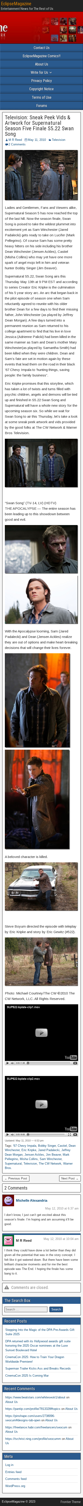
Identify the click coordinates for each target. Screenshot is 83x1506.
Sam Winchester (51, 1159)
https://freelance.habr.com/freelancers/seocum (36, 1427)
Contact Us (42, 48)
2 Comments (17, 144)
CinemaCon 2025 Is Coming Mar (27, 1375)
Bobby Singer (47, 1145)
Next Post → (70, 1178)
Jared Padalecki (48, 1150)
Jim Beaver (53, 1154)
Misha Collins (29, 1159)
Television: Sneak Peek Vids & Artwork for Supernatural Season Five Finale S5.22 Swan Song (39, 125)
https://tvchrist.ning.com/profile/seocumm (33, 1439)
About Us (41, 64)
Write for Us (39, 72)
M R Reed (15, 140)
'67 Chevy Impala (24, 1145)
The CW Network (50, 1163)
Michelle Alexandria (31, 1200)
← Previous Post (15, 1178)
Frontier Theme (71, 1502)
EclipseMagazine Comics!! (41, 56)
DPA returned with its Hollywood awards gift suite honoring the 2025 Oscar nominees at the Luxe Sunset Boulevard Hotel (38, 1346)
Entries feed (13, 1472)
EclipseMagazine (16, 3)
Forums (41, 105)
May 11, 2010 (37, 140)
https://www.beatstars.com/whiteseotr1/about (35, 1397)
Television (58, 140)
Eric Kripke (28, 1150)
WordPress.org (15, 1486)
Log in (9, 1465)
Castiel (62, 1145)
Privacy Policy (41, 81)
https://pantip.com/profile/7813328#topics (32, 1409)
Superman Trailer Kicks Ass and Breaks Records (38, 1368)
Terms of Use (41, 97)
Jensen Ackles (34, 1154)
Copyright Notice (41, 89)
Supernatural (13, 1163)
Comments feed (16, 1479)
